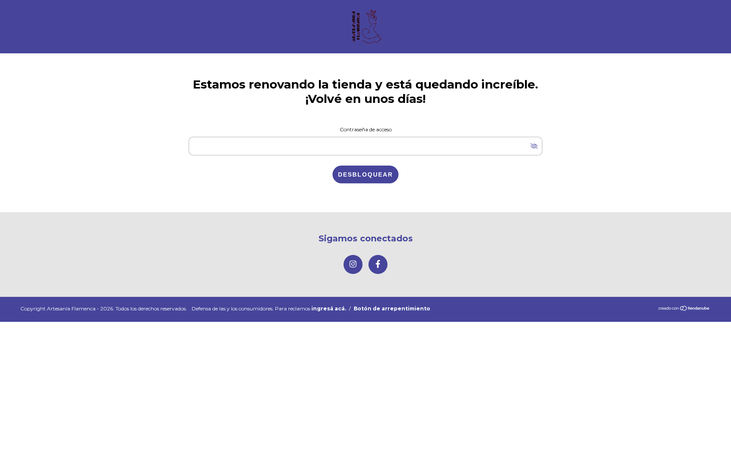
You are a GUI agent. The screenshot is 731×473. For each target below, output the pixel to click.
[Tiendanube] (684, 309)
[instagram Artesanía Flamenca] (353, 264)
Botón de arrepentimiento (392, 308)
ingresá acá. (328, 308)
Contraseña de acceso (366, 129)
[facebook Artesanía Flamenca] (377, 264)
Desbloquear (365, 174)
